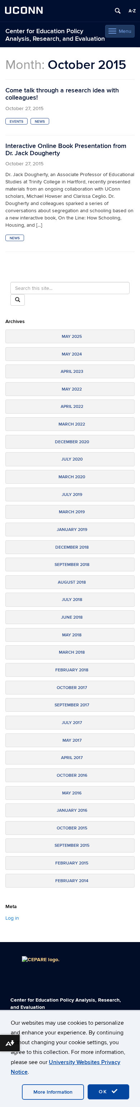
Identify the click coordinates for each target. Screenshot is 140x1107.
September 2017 (72, 705)
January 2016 (72, 810)
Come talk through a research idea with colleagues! (62, 94)
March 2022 (72, 424)
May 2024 (72, 354)
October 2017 (72, 687)
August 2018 (72, 582)
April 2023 (72, 371)
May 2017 (71, 740)
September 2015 (72, 845)
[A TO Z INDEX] (132, 11)
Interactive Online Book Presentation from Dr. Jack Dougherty (65, 149)
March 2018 (72, 652)
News (40, 121)
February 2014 (71, 881)
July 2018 (72, 599)
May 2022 (72, 389)
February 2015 (71, 863)
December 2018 (72, 547)
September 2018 (72, 564)
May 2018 (71, 635)
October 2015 (72, 828)
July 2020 (72, 459)
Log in (12, 918)
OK (104, 1092)
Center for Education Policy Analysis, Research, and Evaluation (55, 35)
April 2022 (72, 406)
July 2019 (72, 494)
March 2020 (72, 477)
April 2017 (72, 757)
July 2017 (72, 722)
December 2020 (72, 442)
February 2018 (71, 670)
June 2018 (72, 617)
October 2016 (72, 775)
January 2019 (72, 529)
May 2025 (72, 336)
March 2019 (72, 512)
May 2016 (71, 793)
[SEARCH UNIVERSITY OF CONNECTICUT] (117, 11)
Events (16, 121)
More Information (53, 1092)
